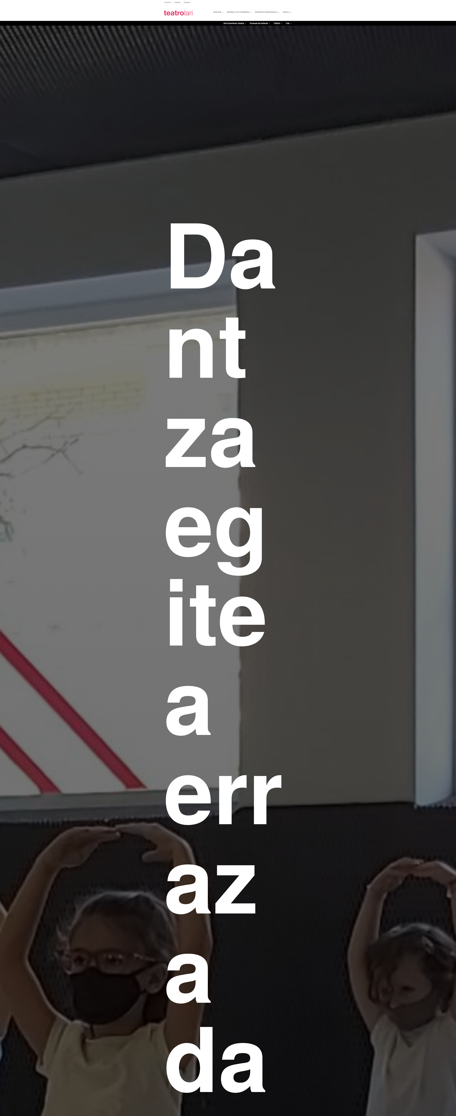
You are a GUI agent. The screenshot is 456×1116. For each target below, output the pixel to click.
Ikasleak (217, 12)
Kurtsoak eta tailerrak (259, 23)
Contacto (167, 2)
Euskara (187, 2)
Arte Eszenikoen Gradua (233, 23)
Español (177, 2)
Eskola (286, 12)
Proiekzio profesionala (266, 12)
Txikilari (277, 23)
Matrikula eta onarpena (238, 12)
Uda (287, 23)
